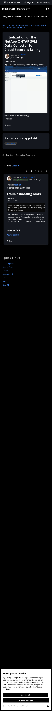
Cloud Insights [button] (11, 143)
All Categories (8, 263)
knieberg (15, 55)
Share (8, 125)
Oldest (15, 166)
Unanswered (26, 274)
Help (4, 281)
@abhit (17, 184)
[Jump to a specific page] (45, 171)
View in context (13, 235)
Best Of (6, 285)
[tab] (8, 155)
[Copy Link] (21, 57)
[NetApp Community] (16, 9)
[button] (26, 89)
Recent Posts (8, 267)
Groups (5, 278)
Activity (5, 270)
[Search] (47, 9)
